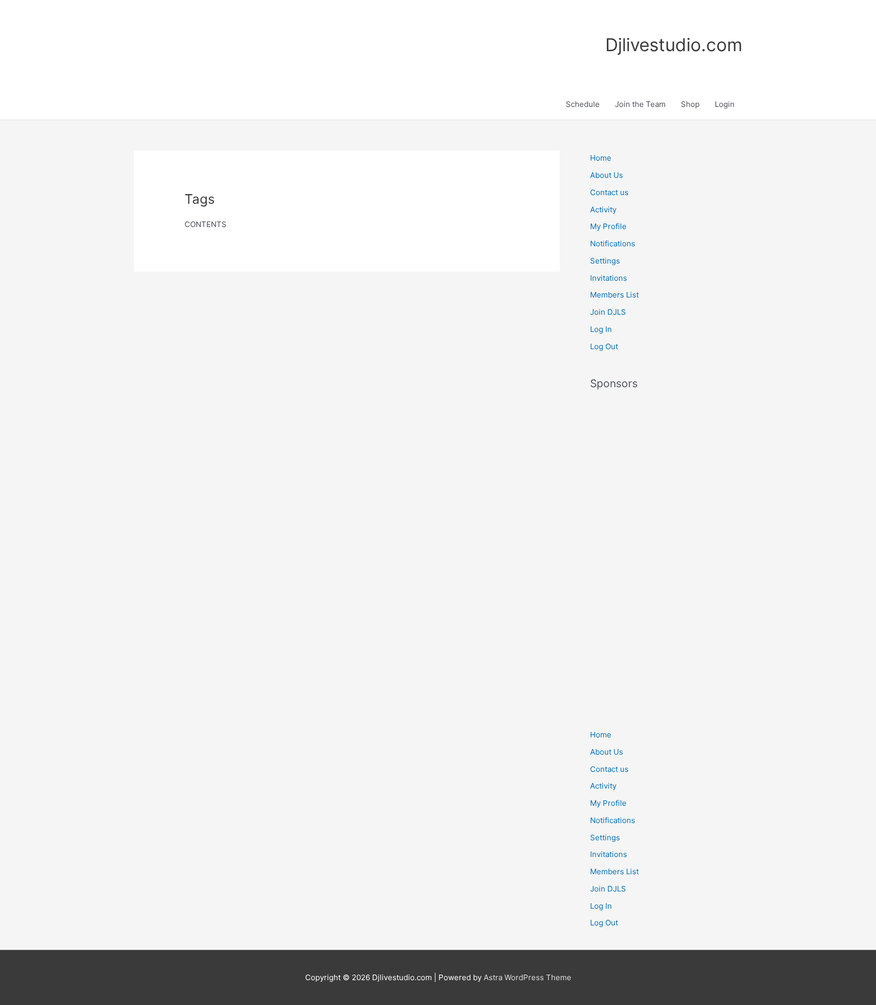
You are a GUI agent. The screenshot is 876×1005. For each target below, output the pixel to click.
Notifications (612, 243)
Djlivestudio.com (673, 44)
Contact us (609, 192)
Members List (614, 295)
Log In (601, 329)
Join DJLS (608, 312)
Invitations (608, 278)
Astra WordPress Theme (527, 977)
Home (600, 158)
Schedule (583, 104)
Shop (690, 104)
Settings (605, 261)
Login (725, 104)
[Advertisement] (666, 554)
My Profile (608, 226)
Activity (603, 209)
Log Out (604, 346)
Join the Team (640, 104)
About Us (606, 175)
